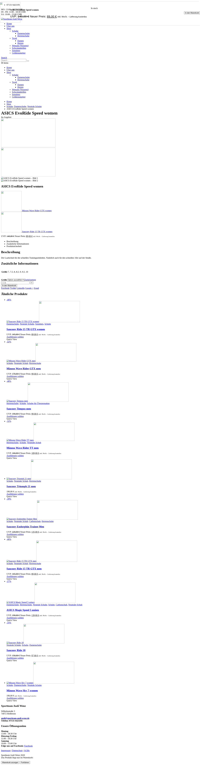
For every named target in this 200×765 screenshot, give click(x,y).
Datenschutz (17, 750)
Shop (9, 28)
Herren (20, 43)
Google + (29, 288)
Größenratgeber (18, 53)
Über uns (10, 26)
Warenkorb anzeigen (10, 762)
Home (9, 67)
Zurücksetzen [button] (30, 280)
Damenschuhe (23, 33)
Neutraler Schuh (21, 363)
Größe (4, 280)
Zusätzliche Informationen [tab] (18, 244)
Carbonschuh (35, 521)
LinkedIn (21, 288)
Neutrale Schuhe (27, 324)
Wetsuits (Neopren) (20, 45)
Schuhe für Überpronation (38, 403)
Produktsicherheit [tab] (14, 246)
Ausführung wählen (15, 337)
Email (36, 288)
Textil (14, 38)
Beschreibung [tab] (12, 241)
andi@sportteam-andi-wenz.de (15, 718)
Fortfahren (25, 762)
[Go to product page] (103, 469)
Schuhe (15, 31)
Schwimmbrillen (19, 48)
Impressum (5, 750)
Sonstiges (16, 50)
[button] (4, 57)
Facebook (5, 288)
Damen (20, 41)
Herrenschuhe (23, 36)
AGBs (27, 750)
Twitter (13, 288)
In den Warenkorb (192, 13)
